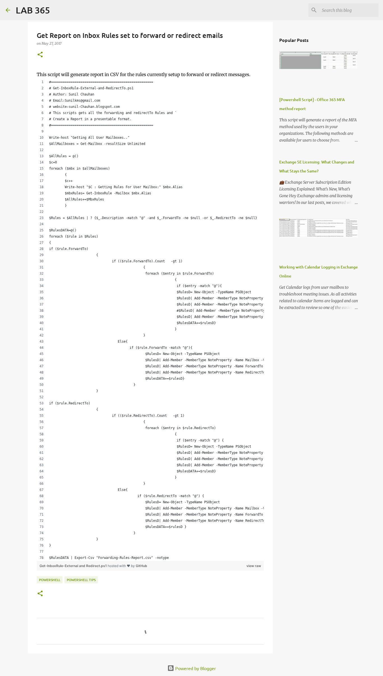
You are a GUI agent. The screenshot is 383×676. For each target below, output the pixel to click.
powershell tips (81, 579)
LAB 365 (33, 9)
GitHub (141, 566)
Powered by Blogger (195, 668)
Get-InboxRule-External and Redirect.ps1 (74, 566)
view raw (253, 566)
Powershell (49, 579)
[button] (40, 55)
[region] (150, 320)
